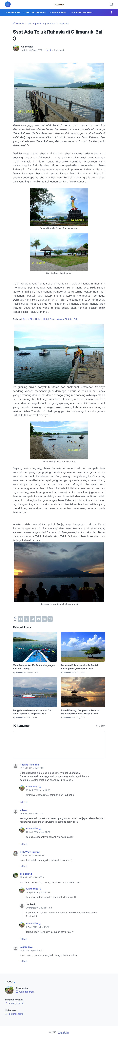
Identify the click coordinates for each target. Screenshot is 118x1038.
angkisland (26, 873)
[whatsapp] (32, 619)
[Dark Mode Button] (111, 4)
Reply (25, 802)
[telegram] (38, 619)
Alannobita (32, 786)
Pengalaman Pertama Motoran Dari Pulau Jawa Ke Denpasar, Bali (32, 712)
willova (23, 810)
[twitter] (26, 619)
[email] (50, 619)
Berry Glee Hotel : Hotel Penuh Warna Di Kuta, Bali (50, 319)
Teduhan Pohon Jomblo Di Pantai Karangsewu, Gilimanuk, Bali (79, 667)
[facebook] (20, 619)
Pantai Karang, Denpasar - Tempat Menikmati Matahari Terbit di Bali (80, 712)
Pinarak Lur (63, 1032)
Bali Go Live (26, 946)
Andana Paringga (29, 764)
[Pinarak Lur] (59, 4)
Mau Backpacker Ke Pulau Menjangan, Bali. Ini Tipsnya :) (34, 667)
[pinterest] (44, 619)
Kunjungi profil (26, 991)
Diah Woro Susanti (30, 852)
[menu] (8, 4)
